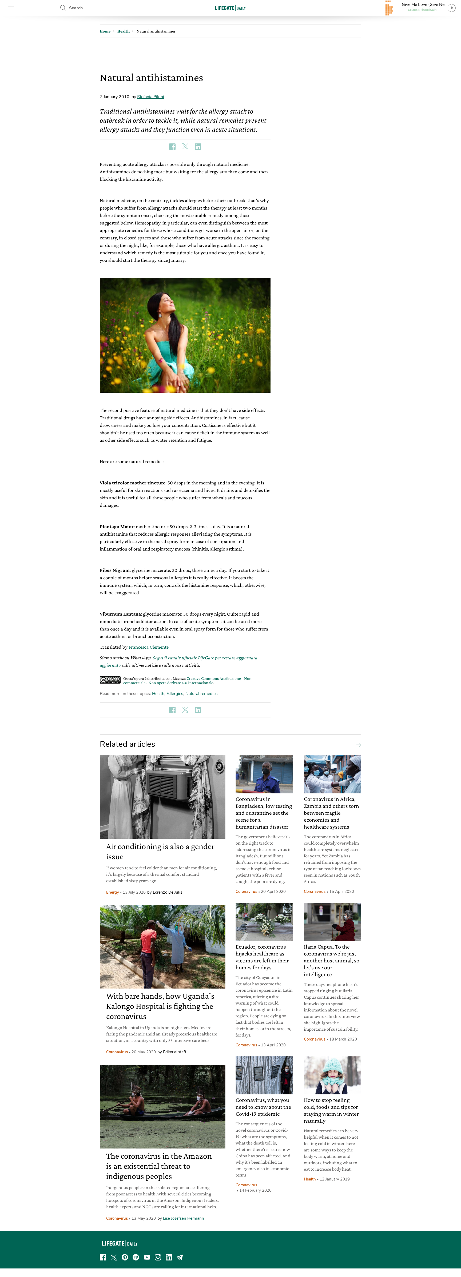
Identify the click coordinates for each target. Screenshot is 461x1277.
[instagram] (158, 1257)
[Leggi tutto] (357, 744)
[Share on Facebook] (172, 146)
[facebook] (103, 1257)
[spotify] (136, 1257)
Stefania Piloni (150, 97)
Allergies (174, 694)
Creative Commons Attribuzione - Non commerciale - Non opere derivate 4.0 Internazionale (187, 680)
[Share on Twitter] (185, 146)
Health (158, 694)
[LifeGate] (230, 7)
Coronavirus (117, 1052)
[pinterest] (125, 1257)
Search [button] (76, 8)
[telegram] (180, 1257)
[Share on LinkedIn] (198, 146)
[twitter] (114, 1257)
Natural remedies (201, 694)
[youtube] (147, 1257)
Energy (112, 892)
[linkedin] (169, 1257)
